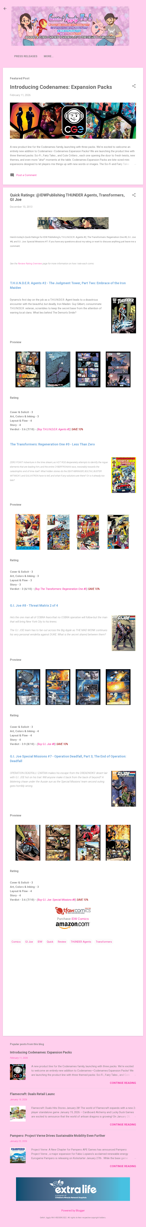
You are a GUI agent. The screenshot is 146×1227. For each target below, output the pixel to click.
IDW (40, 941)
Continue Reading (123, 1083)
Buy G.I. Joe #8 (46, 744)
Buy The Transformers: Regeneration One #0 (61, 589)
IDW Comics (80, 919)
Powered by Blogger (73, 1210)
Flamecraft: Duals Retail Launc (32, 1094)
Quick (50, 941)
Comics (16, 941)
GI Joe (29, 941)
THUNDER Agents (81, 941)
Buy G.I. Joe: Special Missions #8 (56, 899)
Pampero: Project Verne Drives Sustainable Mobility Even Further (57, 1135)
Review (62, 941)
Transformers (104, 941)
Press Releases (25, 56)
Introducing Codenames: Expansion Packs (61, 87)
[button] (134, 86)
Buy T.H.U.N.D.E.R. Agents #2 (54, 429)
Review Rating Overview (30, 263)
